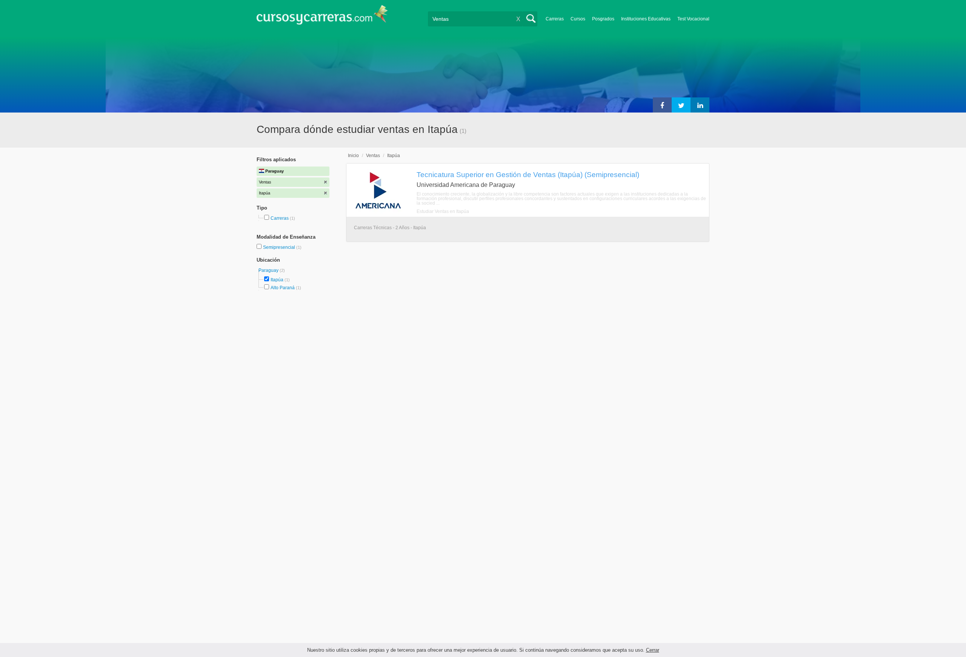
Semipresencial (279, 247)
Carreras (555, 19)
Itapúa (277, 279)
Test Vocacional (693, 19)
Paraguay (269, 270)
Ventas (373, 155)
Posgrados (603, 19)
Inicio (353, 155)
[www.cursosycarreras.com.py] (322, 17)
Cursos (578, 19)
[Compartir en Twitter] (681, 105)
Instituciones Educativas (646, 19)
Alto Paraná (283, 287)
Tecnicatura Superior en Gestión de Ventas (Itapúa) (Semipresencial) (528, 174)
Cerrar (652, 650)
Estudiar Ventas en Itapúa (443, 211)
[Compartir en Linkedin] (700, 105)
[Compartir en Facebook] (662, 105)
